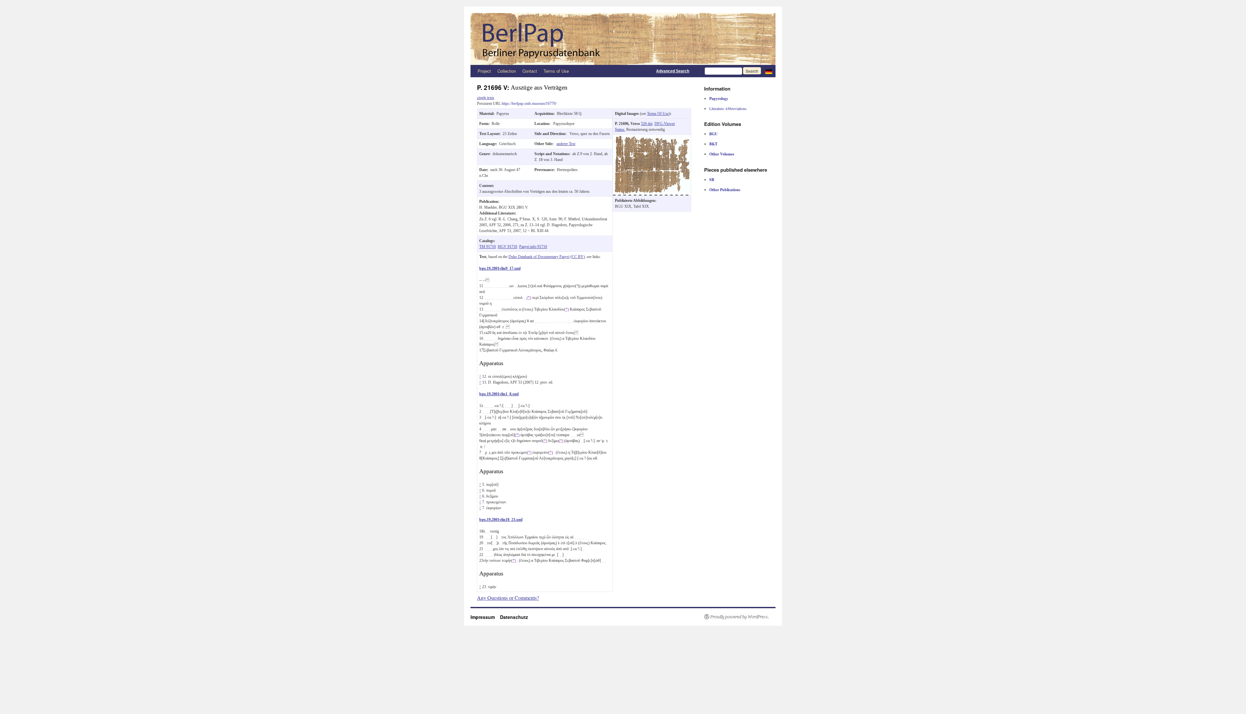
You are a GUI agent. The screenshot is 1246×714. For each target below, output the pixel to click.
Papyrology (718, 98)
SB (711, 179)
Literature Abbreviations (728, 108)
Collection (506, 71)
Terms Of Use (658, 113)
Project (484, 71)
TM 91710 (487, 246)
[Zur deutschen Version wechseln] (769, 71)
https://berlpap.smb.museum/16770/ (529, 103)
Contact (529, 71)
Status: (620, 129)
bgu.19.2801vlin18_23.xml (500, 519)
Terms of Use (556, 71)
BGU (713, 134)
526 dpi (647, 123)
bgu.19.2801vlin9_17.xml (499, 268)
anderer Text (565, 144)
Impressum (485, 617)
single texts (485, 97)
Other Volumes (721, 154)
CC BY (577, 256)
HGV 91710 (507, 246)
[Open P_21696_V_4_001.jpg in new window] (652, 137)
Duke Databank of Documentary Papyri (538, 256)
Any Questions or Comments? (508, 597)
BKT (713, 144)
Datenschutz (514, 617)
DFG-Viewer (664, 123)
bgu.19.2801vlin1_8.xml (499, 394)
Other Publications (724, 189)
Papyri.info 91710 (533, 246)
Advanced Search (672, 71)
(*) (529, 297)
